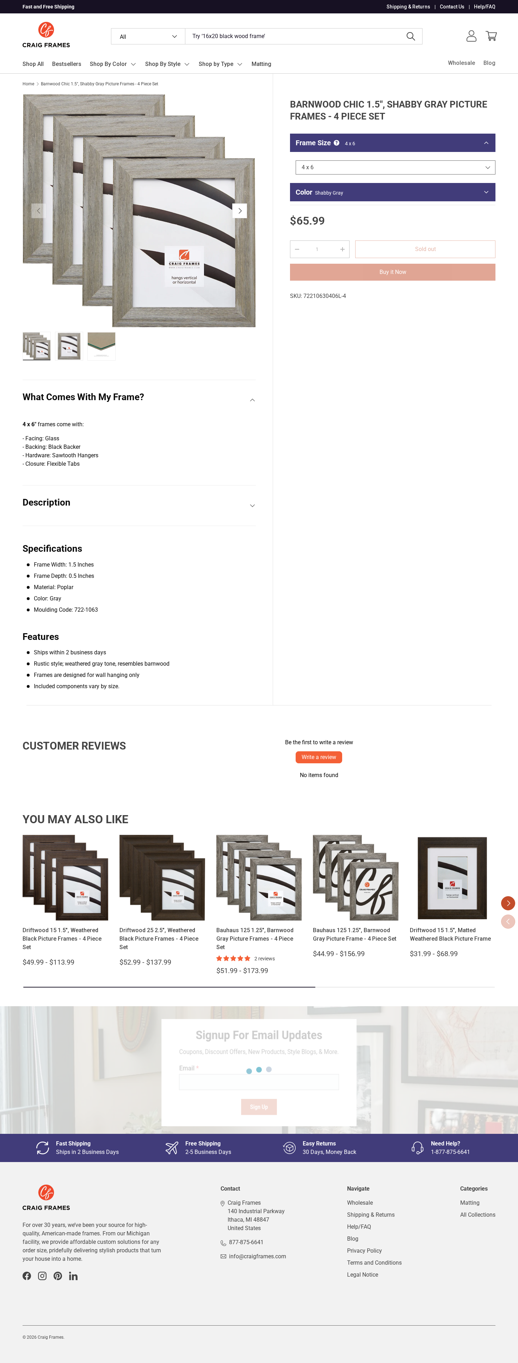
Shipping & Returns (408, 7)
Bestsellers (66, 64)
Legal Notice (362, 1274)
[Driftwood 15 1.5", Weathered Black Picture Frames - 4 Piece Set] (65, 878)
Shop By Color (108, 64)
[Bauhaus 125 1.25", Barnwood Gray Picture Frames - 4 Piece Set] (259, 878)
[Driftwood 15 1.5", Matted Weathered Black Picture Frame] (452, 878)
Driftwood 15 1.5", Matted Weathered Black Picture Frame (450, 934)
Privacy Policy (364, 1250)
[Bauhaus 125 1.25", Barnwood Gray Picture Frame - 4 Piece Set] (356, 878)
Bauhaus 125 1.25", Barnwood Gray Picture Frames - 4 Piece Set (255, 939)
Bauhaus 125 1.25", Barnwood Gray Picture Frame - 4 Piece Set (354, 934)
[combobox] (267, 36)
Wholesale (461, 63)
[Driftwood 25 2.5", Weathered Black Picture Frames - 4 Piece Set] (162, 878)
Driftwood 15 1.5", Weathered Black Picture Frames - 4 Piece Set (62, 939)
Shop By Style (162, 64)
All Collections (477, 1214)
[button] (491, 36)
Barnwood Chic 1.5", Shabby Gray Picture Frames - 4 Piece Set (99, 83)
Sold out (425, 249)
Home (28, 83)
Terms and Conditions (374, 1262)
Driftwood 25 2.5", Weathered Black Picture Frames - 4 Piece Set (158, 939)
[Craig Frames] (46, 1188)
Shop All (33, 64)
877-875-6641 (246, 1242)
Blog (489, 63)
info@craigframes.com (257, 1256)
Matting (261, 64)
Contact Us (452, 7)
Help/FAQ (484, 7)
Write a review (319, 757)
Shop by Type (216, 64)
